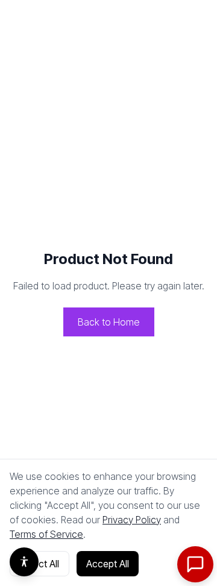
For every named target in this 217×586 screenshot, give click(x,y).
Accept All (107, 564)
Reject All (39, 564)
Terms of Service (46, 534)
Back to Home (109, 322)
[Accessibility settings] (24, 561)
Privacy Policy (131, 520)
